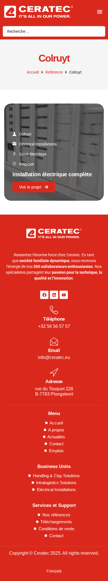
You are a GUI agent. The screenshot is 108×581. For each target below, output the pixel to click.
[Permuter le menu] (99, 11)
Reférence (54, 72)
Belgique (26, 164)
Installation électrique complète (52, 174)
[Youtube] (64, 295)
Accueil (33, 72)
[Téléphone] (54, 310)
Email (54, 350)
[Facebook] (44, 295)
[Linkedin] (54, 295)
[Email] (54, 341)
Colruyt (25, 134)
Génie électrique (32, 154)
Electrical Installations (38, 144)
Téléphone (54, 319)
